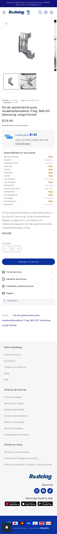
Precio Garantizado (14, 422)
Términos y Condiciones (16, 452)
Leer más (6, 233)
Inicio (5, 315)
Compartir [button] (12, 300)
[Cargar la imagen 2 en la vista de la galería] (28, 81)
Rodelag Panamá (20, 528)
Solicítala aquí (22, 143)
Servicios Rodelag (13, 428)
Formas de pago (12, 397)
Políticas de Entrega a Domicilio (21, 458)
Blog (6, 373)
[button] (4, 12)
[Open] (6, 527)
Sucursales (9, 361)
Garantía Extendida (14, 409)
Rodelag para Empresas (16, 434)
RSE (6, 379)
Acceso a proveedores (15, 416)
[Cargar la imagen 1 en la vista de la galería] (11, 81)
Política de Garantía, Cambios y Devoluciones (28, 464)
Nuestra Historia (12, 354)
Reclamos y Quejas (14, 403)
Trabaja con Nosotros (15, 367)
